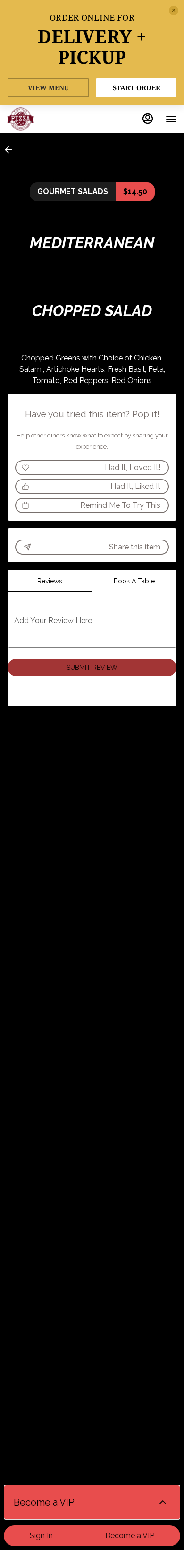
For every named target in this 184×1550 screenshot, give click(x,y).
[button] (11, 150)
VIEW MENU (48, 87)
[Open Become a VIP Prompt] (162, 1502)
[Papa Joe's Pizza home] (49, 119)
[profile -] (147, 118)
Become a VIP (129, 1535)
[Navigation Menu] (171, 119)
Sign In (41, 1535)
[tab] (50, 581)
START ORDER (136, 87)
